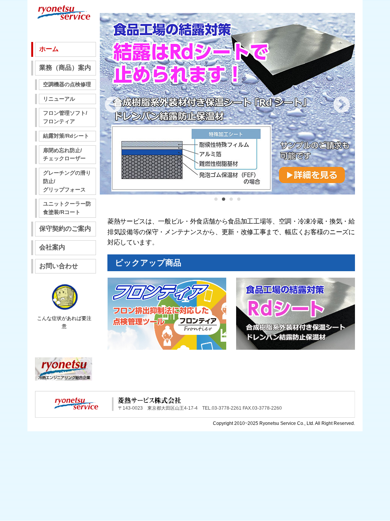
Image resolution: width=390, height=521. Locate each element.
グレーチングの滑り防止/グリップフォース (67, 181)
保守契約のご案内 (65, 228)
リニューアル (59, 99)
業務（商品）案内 (65, 67)
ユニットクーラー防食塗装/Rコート (67, 208)
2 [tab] (223, 203)
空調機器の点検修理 (67, 84)
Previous (113, 105)
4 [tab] (239, 203)
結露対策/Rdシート (66, 136)
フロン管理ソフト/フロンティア (65, 117)
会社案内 (52, 247)
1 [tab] (216, 203)
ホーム (49, 49)
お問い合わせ (58, 266)
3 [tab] (231, 203)
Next (341, 105)
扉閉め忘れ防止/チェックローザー (64, 155)
